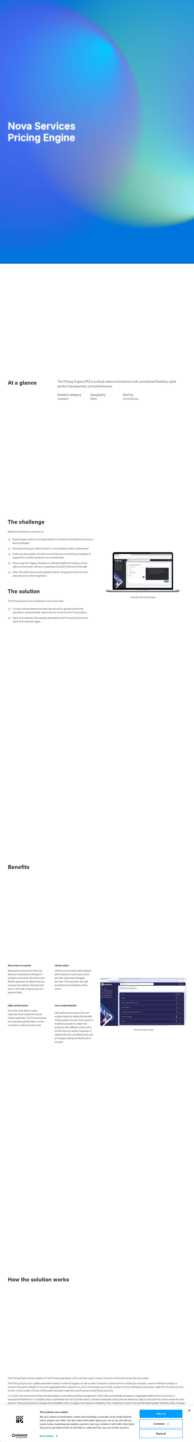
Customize (159, 1423)
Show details (47, 1436)
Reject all (161, 1433)
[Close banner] (189, 1410)
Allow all (161, 1413)
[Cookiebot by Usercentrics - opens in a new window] (19, 1436)
